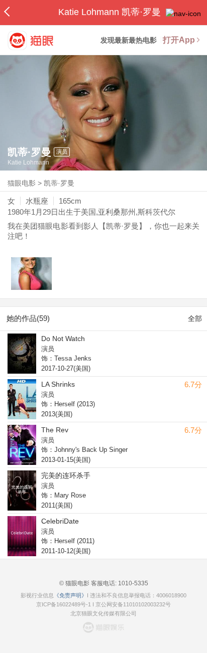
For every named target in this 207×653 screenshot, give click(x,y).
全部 (195, 318)
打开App (179, 40)
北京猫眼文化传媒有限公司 (103, 613)
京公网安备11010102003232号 (133, 604)
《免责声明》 (70, 595)
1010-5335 (132, 583)
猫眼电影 (22, 183)
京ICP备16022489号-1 (63, 604)
